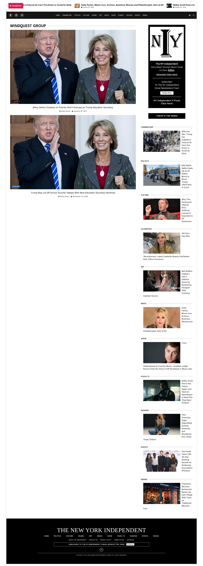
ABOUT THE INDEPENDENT (77, 540)
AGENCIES (15, 186)
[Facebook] (10, 15)
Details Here (130, 544)
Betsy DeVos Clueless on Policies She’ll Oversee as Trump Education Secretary (73, 107)
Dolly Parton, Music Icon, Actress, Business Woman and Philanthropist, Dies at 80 (75, 5)
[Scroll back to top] (101, 549)
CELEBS (94, 15)
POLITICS (77, 15)
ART (100, 15)
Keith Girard (65, 111)
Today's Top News (166, 116)
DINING (145, 15)
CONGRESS (16, 101)
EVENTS (137, 15)
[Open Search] (194, 15)
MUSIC (107, 15)
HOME (58, 15)
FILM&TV (121, 15)
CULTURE (86, 15)
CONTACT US (93, 540)
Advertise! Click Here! (166, 74)
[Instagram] (16, 15)
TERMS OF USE (119, 540)
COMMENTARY (67, 15)
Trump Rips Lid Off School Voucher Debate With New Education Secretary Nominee (73, 192)
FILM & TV (121, 536)
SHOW (113, 15)
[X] (22, 15)
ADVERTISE (130, 540)
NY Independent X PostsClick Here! (167, 102)
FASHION (129, 15)
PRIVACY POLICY (106, 540)
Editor (171, 70)
